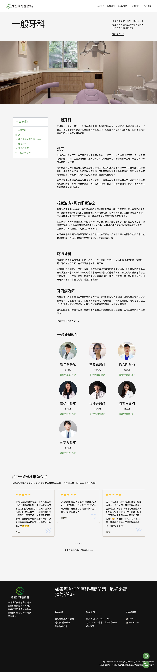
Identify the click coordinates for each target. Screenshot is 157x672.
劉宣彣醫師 (127, 404)
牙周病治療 (23, 148)
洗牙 (20, 135)
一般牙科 (22, 130)
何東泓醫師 (68, 443)
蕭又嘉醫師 (97, 365)
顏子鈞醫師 (68, 365)
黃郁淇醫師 (68, 404)
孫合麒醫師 (127, 365)
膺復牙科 (22, 144)
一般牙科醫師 (24, 153)
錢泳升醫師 (97, 404)
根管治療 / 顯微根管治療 (29, 139)
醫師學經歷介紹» (68, 374)
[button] (75, 543)
